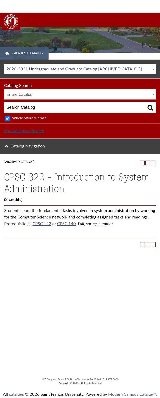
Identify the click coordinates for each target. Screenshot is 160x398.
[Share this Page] (142, 163)
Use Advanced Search (24, 131)
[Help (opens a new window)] (153, 163)
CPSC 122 (41, 224)
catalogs (16, 394)
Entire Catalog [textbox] (19, 94)
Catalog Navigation (27, 146)
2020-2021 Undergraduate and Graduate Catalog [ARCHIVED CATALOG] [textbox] (74, 69)
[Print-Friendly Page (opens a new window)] (147, 163)
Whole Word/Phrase (29, 118)
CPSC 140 (66, 224)
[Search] (150, 107)
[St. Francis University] (11, 21)
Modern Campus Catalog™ (132, 394)
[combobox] (80, 69)
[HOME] (7, 53)
